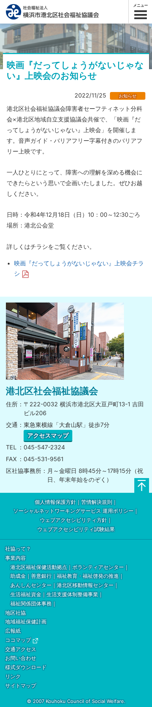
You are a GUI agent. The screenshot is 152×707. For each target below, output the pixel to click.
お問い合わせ (20, 658)
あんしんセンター (31, 585)
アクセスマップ (48, 435)
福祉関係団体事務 (31, 604)
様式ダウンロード (25, 667)
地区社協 (15, 613)
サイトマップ (20, 686)
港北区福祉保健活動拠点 (38, 567)
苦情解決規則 (96, 502)
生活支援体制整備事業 (72, 594)
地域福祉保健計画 (25, 622)
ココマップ (18, 640)
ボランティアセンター (98, 567)
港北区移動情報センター (85, 585)
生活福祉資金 (25, 594)
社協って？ (18, 549)
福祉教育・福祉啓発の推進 (88, 576)
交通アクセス (20, 649)
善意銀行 (41, 576)
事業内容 (15, 558)
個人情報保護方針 (55, 502)
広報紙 (13, 631)
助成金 (18, 576)
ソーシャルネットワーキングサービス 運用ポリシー (73, 511)
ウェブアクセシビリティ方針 (73, 520)
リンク (13, 676)
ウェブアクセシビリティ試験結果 (76, 529)
